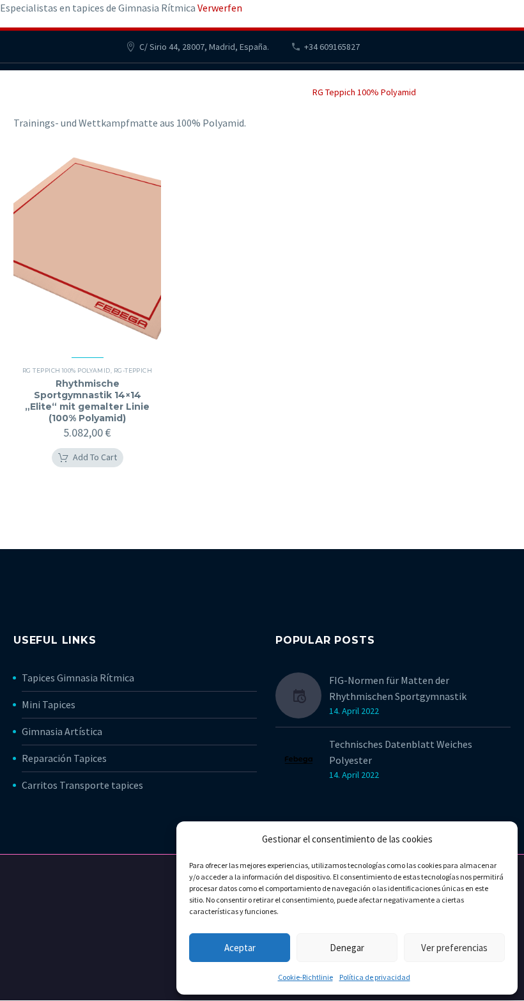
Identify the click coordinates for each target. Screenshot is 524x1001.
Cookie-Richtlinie (305, 977)
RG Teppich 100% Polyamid (66, 370)
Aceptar (240, 948)
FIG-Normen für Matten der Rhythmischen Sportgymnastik (397, 688)
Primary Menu (499, 84)
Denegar (347, 948)
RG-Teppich (133, 370)
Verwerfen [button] (219, 7)
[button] (87, 457)
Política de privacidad (374, 977)
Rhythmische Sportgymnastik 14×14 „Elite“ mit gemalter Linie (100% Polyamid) (87, 401)
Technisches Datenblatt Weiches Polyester (400, 752)
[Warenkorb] (24, 83)
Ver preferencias (454, 948)
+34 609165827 (332, 46)
